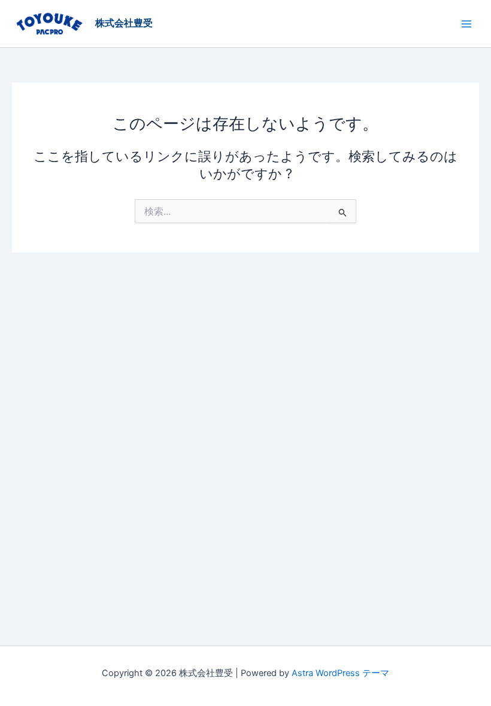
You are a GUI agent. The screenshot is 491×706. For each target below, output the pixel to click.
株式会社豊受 (124, 23)
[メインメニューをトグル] (466, 23)
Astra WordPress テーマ (340, 673)
